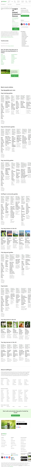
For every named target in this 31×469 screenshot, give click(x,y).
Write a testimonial (16, 29)
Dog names (15, 1)
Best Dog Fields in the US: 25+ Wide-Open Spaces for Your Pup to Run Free (2, 111)
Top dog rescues (18, 1)
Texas (15, 18)
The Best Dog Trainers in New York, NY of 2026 (27, 240)
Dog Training (9, 4)
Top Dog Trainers (24, 37)
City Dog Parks (24, 38)
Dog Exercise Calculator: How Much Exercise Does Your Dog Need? (24, 139)
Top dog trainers (22, 1)
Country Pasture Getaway (17, 213)
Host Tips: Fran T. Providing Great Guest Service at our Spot (28, 208)
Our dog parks (9, 1)
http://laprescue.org (15, 22)
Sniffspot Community (25, 36)
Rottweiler (12, 61)
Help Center (3, 446)
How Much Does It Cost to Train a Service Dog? (17, 105)
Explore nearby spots (25, 15)
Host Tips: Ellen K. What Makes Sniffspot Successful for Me (18, 205)
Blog (12, 1)
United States (17, 17)
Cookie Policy (20, 465)
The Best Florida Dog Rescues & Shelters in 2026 (21, 353)
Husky (2, 60)
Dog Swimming (24, 43)
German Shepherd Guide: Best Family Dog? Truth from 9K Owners (7, 300)
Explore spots (13, 440)
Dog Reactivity (18, 4)
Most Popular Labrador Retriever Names (27, 331)
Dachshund (13, 56)
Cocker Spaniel (3, 56)
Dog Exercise (24, 42)
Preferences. (11, 466)
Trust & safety (3, 440)
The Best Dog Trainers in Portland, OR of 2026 (15, 240)
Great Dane (13, 59)
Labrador (12, 60)
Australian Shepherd (14, 54)
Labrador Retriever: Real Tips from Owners (13, 296)
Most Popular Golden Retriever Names (21, 331)
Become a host (13, 443)
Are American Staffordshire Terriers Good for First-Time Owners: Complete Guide (24, 299)
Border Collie (3, 55)
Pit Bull (2, 61)
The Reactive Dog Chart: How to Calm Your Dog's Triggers (13, 175)
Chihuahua (12, 55)
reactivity (17, 181)
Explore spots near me (15, 75)
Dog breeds (26, 1)
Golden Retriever (3, 59)
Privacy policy (3, 443)
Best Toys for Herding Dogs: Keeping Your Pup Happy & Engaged (14, 141)
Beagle (2, 54)
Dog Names (23, 44)
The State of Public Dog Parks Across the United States (7, 207)
